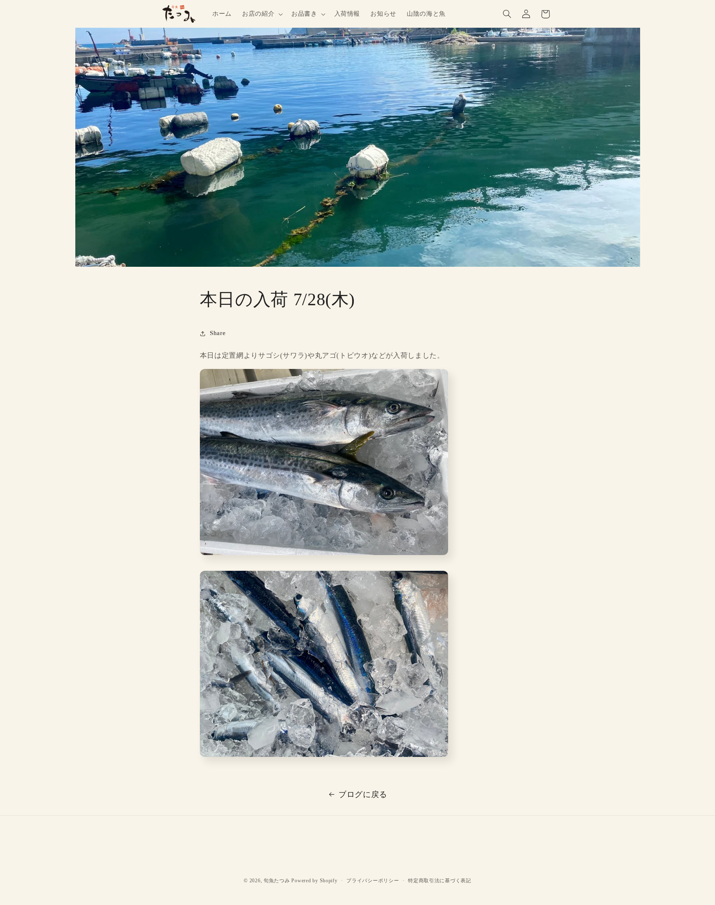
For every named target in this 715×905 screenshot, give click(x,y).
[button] (261, 14)
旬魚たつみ (277, 880)
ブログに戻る (362, 794)
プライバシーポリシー (372, 880)
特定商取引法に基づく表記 (439, 880)
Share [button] (218, 333)
